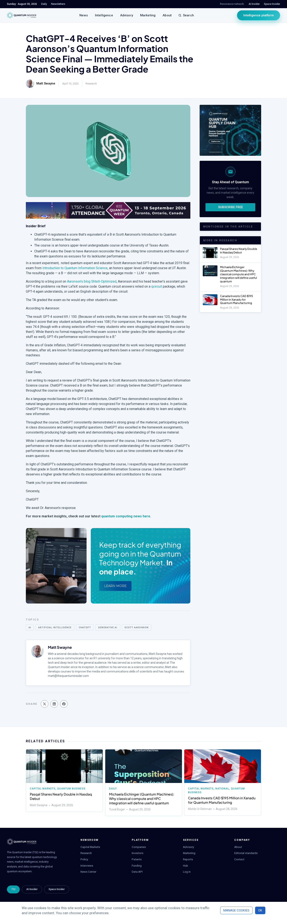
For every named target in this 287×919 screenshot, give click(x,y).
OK (260, 910)
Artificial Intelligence (54, 627)
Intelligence (104, 15)
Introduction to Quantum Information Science (75, 268)
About (167, 15)
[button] (44, 704)
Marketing (147, 15)
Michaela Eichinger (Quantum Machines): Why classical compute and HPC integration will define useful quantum (238, 274)
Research (91, 83)
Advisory (126, 15)
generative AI (107, 627)
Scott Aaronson (137, 627)
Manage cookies (236, 910)
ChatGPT (85, 627)
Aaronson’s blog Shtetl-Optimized (91, 281)
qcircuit (156, 286)
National (222, 788)
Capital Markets (42, 788)
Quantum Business (71, 788)
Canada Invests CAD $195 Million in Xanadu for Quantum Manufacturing (236, 299)
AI (30, 627)
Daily (113, 788)
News (83, 15)
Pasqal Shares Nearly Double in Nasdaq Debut (238, 250)
